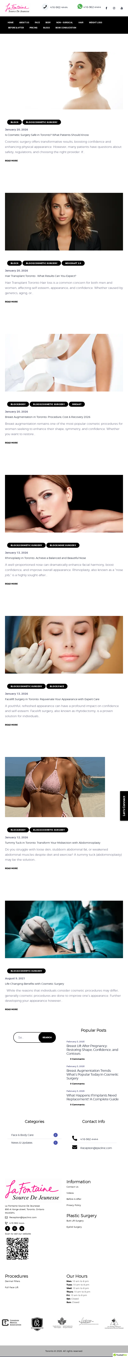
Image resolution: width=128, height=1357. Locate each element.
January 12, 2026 (16, 837)
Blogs (14, 122)
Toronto (49, 1351)
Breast (76, 404)
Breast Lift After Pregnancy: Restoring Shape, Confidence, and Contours (92, 1049)
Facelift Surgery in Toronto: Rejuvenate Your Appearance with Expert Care (52, 699)
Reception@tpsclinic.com (96, 1148)
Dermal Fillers (12, 1281)
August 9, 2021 (15, 978)
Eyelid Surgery (74, 1226)
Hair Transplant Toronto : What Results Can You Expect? (40, 276)
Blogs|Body (18, 404)
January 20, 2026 (16, 129)
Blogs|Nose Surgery (63, 545)
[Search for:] (34, 1037)
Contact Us (72, 1186)
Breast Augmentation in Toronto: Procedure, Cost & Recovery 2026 (47, 417)
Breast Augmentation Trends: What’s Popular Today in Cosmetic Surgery (92, 1074)
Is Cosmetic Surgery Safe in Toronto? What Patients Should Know (47, 135)
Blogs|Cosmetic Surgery (42, 122)
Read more (11, 160)
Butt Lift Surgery (75, 1220)
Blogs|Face (57, 686)
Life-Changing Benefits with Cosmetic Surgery (34, 983)
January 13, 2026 (16, 552)
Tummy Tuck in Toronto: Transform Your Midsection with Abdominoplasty (52, 842)
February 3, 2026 (75, 1041)
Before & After (73, 1199)
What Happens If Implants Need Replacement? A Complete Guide (92, 1097)
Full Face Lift (11, 1287)
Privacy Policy (73, 1205)
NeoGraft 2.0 (73, 263)
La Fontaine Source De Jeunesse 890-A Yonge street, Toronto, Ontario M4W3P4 (24, 1209)
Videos (70, 1193)
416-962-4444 (89, 1139)
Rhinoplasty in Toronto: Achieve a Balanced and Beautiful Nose (45, 558)
